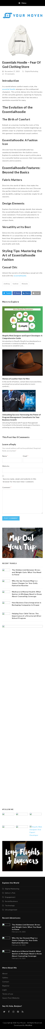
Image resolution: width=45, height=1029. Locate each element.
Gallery (5, 978)
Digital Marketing (31, 71)
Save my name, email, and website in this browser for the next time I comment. (19, 480)
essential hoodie (8, 89)
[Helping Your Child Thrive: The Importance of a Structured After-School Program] (22, 831)
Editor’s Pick (10, 893)
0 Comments (10, 74)
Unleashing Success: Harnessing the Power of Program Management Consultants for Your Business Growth (21, 417)
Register (5, 986)
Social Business (11, 901)
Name (5, 456)
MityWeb (28, 1025)
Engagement (10, 897)
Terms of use (7, 994)
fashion (15, 284)
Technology (10, 905)
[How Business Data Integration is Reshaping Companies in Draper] (8, 831)
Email (25, 456)
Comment (6, 487)
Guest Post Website (10, 998)
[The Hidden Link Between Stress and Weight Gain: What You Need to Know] (8, 819)
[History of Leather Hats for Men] (22, 362)
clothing (7, 284)
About (5, 973)
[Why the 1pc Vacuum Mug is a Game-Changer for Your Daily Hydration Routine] (22, 819)
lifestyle (25, 284)
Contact (5, 982)
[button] (22, 3)
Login (4, 990)
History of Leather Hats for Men (16, 379)
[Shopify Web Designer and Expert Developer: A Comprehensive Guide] (22, 319)
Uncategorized (11, 910)
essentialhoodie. (20, 276)
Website (5, 466)
